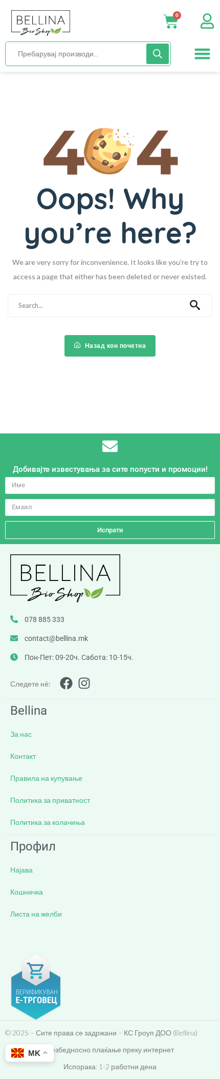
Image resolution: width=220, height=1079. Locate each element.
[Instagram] (84, 683)
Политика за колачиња (47, 822)
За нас (21, 734)
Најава (21, 869)
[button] (202, 54)
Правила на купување (46, 778)
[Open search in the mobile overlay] (88, 54)
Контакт (23, 756)
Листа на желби (36, 913)
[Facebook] (66, 683)
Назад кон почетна (114, 345)
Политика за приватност (50, 800)
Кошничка (26, 891)
